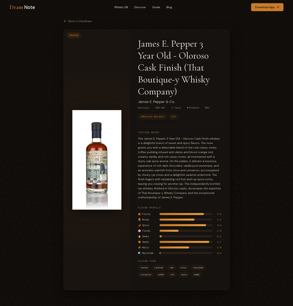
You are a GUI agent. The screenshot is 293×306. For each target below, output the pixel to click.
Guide (156, 7)
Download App (265, 7)
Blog (169, 7)
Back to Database (80, 21)
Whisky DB (121, 7)
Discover (140, 7)
